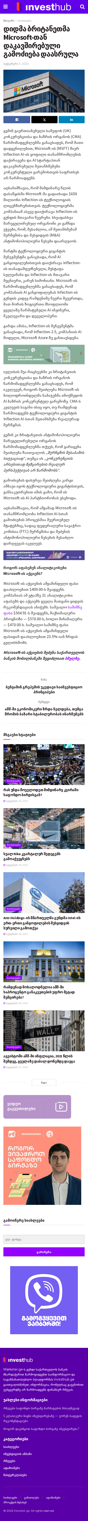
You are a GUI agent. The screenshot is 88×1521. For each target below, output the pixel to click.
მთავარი (8, 20)
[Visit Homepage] (44, 6)
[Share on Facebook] (16, 119)
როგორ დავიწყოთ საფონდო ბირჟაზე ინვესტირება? (41, 1429)
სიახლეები (24, 20)
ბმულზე (72, 658)
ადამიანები (11, 1468)
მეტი (44, 1082)
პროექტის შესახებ (15, 1502)
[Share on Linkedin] (72, 119)
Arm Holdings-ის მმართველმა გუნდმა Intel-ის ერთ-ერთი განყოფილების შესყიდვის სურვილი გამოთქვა (42, 923)
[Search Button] (82, 7)
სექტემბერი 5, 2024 (16, 63)
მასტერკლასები (15, 1475)
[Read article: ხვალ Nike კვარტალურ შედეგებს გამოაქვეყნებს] (44, 828)
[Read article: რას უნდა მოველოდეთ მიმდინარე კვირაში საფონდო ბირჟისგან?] (44, 764)
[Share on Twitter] (44, 119)
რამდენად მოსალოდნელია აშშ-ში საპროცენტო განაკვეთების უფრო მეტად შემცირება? (39, 992)
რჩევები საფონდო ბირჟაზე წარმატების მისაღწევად (41, 1408)
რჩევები (9, 1461)
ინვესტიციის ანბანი (17, 1454)
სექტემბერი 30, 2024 (16, 801)
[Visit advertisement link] (44, 1300)
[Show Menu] (5, 7)
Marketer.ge (22, 1510)
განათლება (31, 1497)
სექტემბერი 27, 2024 (16, 1067)
